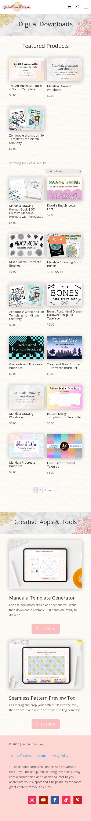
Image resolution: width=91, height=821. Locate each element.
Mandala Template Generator (42, 597)
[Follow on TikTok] (66, 800)
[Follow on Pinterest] (77, 800)
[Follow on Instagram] (32, 800)
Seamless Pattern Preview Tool (43, 698)
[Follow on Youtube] (43, 800)
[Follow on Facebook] (55, 800)
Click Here (45, 629)
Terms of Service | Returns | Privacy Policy (38, 756)
